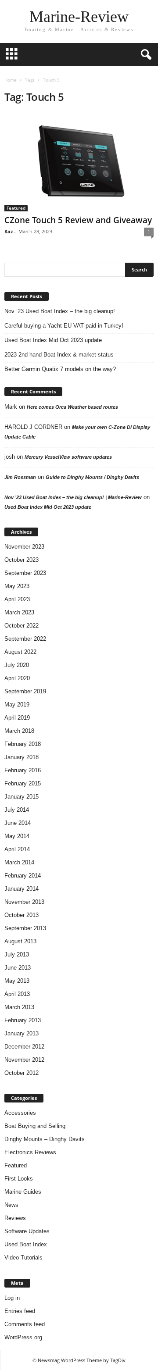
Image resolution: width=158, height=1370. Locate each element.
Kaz (8, 231)
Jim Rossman (20, 477)
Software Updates (27, 1231)
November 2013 (24, 902)
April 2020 (17, 678)
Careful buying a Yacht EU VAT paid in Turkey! (63, 325)
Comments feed (24, 1324)
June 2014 (17, 823)
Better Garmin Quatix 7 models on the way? (60, 369)
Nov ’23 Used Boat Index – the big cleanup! (59, 311)
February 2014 (22, 875)
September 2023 (25, 573)
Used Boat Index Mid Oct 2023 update (53, 340)
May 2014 (16, 836)
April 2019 (17, 717)
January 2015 (21, 796)
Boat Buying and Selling (34, 1126)
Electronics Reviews (30, 1152)
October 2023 (21, 560)
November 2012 (24, 1059)
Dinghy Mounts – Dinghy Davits (44, 1139)
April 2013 (17, 994)
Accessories (20, 1113)
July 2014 (16, 809)
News (11, 1205)
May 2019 (16, 704)
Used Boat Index (25, 1244)
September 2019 (25, 691)
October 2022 (21, 625)
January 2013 (21, 1033)
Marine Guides (22, 1191)
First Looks (18, 1178)
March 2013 (19, 1007)
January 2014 (21, 888)
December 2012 (24, 1046)
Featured (16, 208)
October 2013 (21, 915)
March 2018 (19, 731)
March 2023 (19, 612)
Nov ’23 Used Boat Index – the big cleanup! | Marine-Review (73, 497)
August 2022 (20, 652)
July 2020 (16, 665)
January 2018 (21, 757)
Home (10, 80)
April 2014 (17, 849)
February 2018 (22, 744)
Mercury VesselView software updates (68, 457)
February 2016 (22, 770)
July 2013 (16, 954)
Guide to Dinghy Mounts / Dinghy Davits (92, 477)
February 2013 (22, 1020)
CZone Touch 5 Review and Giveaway (78, 220)
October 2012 (21, 1073)
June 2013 (17, 967)
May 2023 (16, 586)
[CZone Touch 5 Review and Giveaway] (79, 162)
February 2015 (22, 783)
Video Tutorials (23, 1257)
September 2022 (25, 638)
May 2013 (16, 981)
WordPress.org (23, 1337)
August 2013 (20, 941)
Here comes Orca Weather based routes (72, 407)
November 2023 (24, 546)
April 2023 (17, 599)
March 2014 (19, 862)
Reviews (15, 1218)
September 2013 (25, 928)
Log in (12, 1298)
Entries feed (19, 1311)
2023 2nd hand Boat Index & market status (59, 354)
